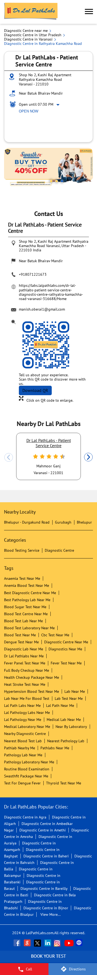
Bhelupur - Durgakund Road (27, 522)
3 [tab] (62, 181)
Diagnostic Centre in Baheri (46, 856)
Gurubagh (63, 522)
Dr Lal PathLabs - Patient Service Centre (48, 443)
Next (88, 457)
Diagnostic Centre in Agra (25, 817)
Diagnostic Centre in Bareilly (44, 888)
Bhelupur (84, 522)
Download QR (35, 390)
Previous (8, 457)
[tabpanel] (48, 168)
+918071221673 (33, 274)
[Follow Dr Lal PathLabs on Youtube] (69, 943)
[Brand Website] (79, 943)
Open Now (28, 111)
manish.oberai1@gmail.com (42, 309)
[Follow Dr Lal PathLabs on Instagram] (58, 943)
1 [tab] (51, 181)
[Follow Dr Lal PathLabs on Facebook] (17, 943)
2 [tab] (56, 181)
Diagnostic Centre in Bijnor (45, 908)
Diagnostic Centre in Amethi (42, 830)
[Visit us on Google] (27, 943)
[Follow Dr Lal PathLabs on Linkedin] (48, 943)
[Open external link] (48, 960)
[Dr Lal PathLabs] (31, 12)
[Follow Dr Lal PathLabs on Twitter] (38, 943)
